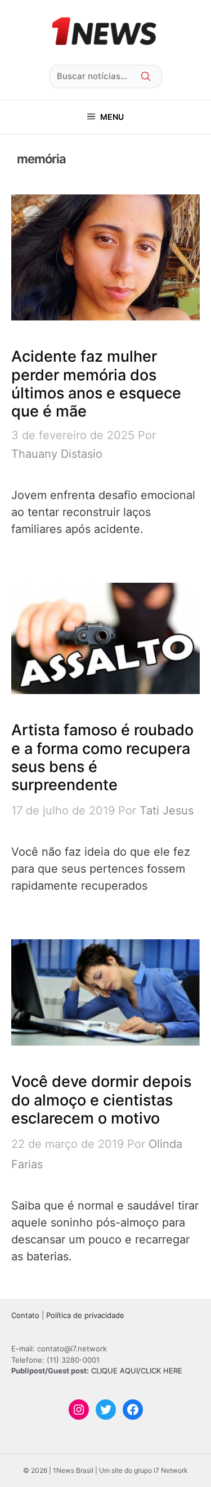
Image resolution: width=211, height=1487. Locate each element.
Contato (25, 1315)
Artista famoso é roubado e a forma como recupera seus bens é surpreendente (102, 757)
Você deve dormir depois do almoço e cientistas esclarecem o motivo (101, 1100)
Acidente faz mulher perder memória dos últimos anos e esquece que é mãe (96, 383)
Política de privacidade (85, 1315)
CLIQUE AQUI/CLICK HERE (136, 1370)
